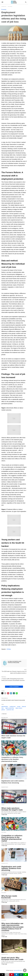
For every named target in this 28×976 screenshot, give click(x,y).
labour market (19, 708)
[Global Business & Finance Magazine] (14, 2)
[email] (7, 974)
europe (18, 706)
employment (12, 706)
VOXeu (9, 649)
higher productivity (9, 708)
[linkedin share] (11, 693)
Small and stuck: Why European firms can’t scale (12, 958)
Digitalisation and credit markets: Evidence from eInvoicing (11, 868)
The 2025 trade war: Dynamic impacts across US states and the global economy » (14, 672)
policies (3, 709)
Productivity (4, 863)
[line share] (17, 693)
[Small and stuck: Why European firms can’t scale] (14, 946)
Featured (10, 6)
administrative (4, 706)
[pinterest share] (8, 693)
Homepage (3, 6)
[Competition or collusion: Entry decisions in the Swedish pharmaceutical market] (14, 748)
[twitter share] (2, 693)
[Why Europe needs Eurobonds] (14, 884)
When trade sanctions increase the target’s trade (12, 809)
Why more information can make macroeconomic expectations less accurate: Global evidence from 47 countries (12, 926)
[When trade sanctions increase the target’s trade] (14, 726)
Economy (3, 9)
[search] (26, 2)
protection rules (10, 709)
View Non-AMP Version (18, 970)
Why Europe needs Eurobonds (9, 897)
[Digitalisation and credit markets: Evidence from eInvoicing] (14, 771)
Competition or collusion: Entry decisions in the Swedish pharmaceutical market (12, 759)
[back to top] (25, 970)
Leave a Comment (14, 686)
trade (2, 804)
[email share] (5, 693)
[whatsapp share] (14, 693)
